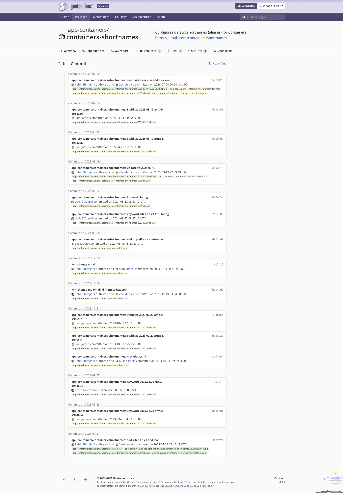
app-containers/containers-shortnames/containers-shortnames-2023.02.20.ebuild (114, 222)
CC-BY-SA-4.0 (144, 485)
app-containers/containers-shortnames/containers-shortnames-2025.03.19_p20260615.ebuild (120, 88)
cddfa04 (217, 356)
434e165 (217, 314)
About (161, 17)
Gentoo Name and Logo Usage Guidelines (186, 485)
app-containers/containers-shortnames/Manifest (195, 88)
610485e (217, 197)
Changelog (224, 51)
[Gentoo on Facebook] (74, 480)
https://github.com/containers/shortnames (191, 37)
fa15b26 (217, 264)
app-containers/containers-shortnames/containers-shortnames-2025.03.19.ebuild (114, 122)
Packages (81, 17)
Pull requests (149, 51)
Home (65, 17)
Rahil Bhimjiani (85, 84)
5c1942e (217, 80)
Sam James (82, 118)
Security (198, 51)
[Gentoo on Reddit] (85, 480)
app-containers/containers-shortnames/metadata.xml (179, 93)
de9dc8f (217, 410)
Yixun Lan (81, 390)
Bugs (175, 51)
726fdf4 (217, 381)
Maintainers (101, 17)
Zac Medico (126, 84)
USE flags (121, 17)
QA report (121, 51)
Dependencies (95, 51)
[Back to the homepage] (75, 6)
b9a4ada (217, 289)
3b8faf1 (217, 440)
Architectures (142, 17)
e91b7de (217, 138)
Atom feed (219, 63)
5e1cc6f (217, 109)
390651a (217, 167)
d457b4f (217, 239)
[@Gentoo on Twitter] (63, 480)
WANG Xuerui (84, 201)
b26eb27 (217, 335)
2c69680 (217, 214)
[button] (246, 6)
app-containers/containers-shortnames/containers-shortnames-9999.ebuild (111, 93)
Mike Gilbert (127, 361)
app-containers (87, 29)
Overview (69, 51)
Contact (279, 478)
